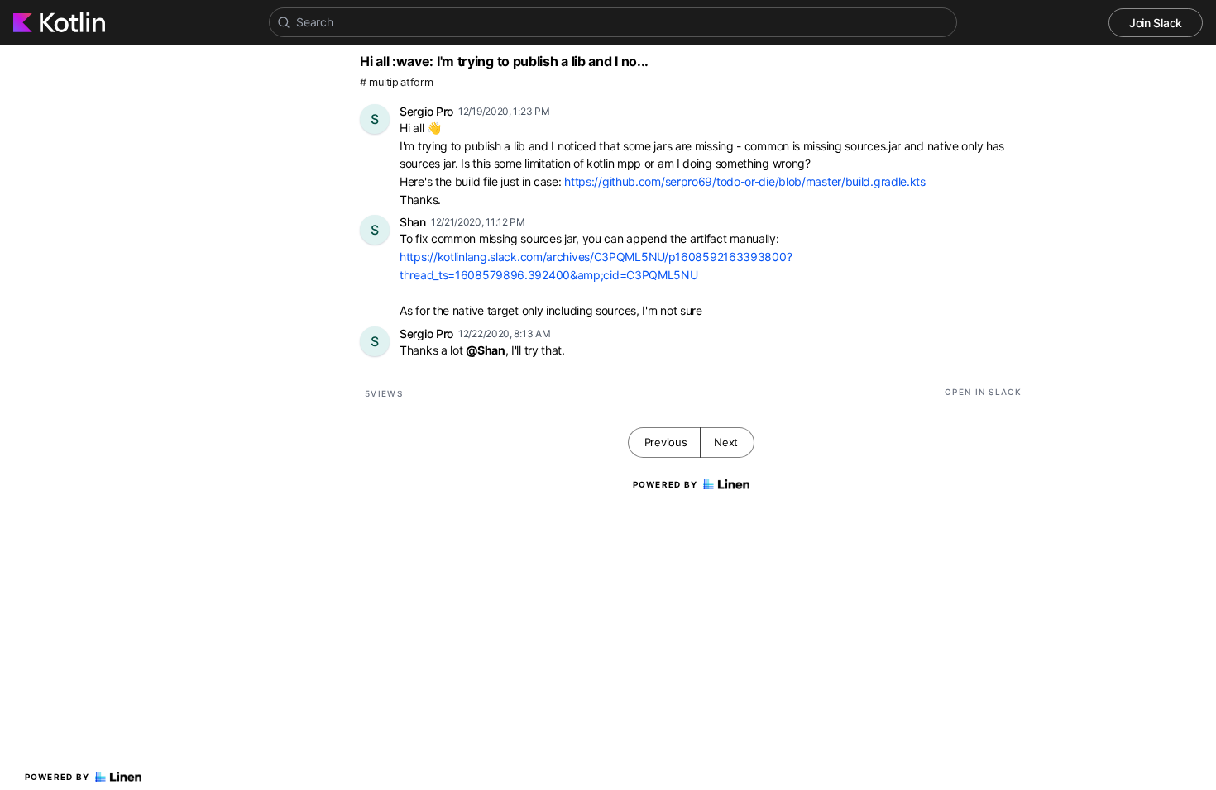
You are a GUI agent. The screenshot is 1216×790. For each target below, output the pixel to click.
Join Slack (1155, 23)
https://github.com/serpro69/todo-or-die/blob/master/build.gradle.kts (745, 181)
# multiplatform (396, 82)
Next (726, 442)
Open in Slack (983, 392)
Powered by (57, 777)
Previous (665, 442)
